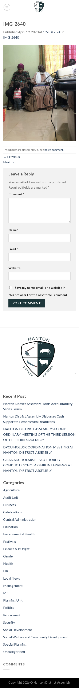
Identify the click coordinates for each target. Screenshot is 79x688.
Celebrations (12, 512)
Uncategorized (14, 652)
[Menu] (7, 7)
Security (9, 622)
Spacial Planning (15, 644)
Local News (11, 578)
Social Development (17, 630)
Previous (11, 157)
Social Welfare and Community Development (35, 637)
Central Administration (19, 519)
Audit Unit (10, 497)
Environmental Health (19, 534)
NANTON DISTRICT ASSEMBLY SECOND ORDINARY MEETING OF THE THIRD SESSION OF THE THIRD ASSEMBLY (39, 434)
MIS (6, 593)
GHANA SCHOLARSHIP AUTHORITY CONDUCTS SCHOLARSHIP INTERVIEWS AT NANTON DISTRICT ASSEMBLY (37, 465)
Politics (8, 607)
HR (5, 571)
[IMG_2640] (39, 93)
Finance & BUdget (16, 549)
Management (13, 586)
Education (10, 527)
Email (13, 249)
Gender (8, 556)
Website (14, 268)
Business (9, 505)
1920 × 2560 (52, 32)
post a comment (53, 149)
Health (8, 563)
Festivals (9, 541)
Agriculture (11, 490)
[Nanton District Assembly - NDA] (40, 7)
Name (13, 230)
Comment (16, 194)
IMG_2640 (11, 37)
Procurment (11, 615)
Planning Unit (13, 600)
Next (9, 162)
